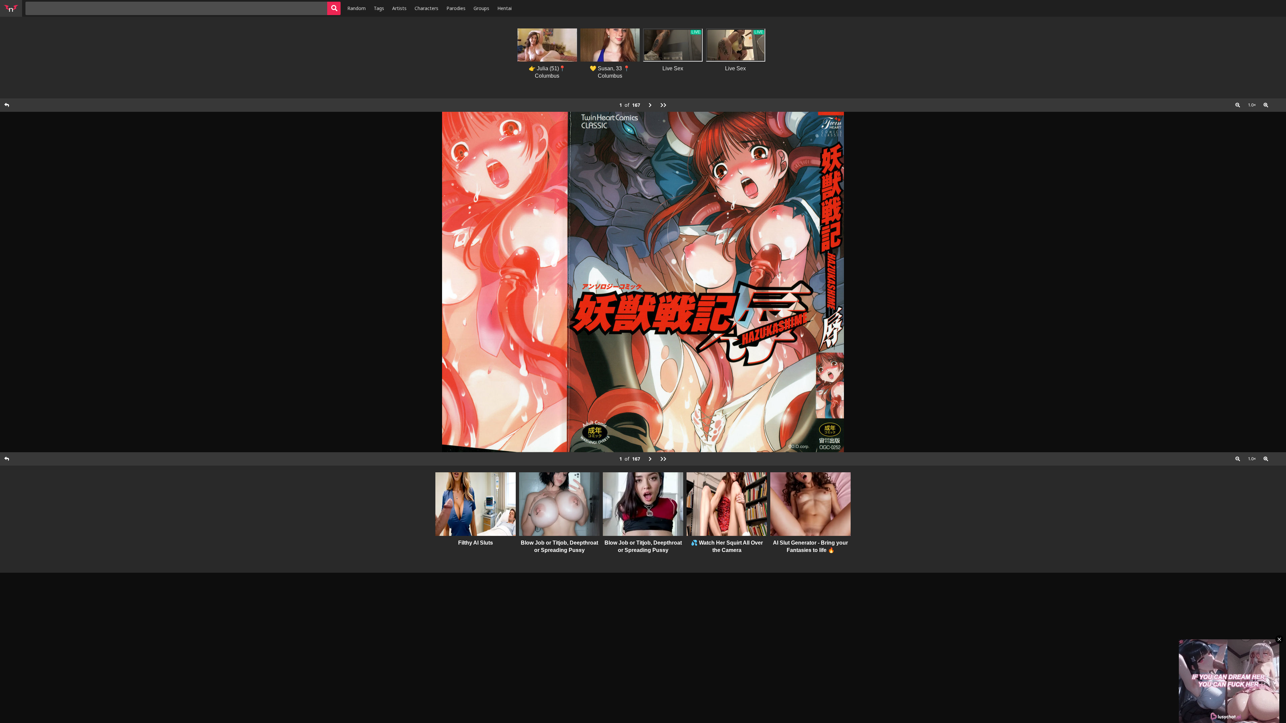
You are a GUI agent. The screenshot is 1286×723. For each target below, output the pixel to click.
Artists (399, 8)
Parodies (456, 8)
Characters (426, 8)
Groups (481, 8)
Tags (379, 8)
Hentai (504, 8)
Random (356, 8)
